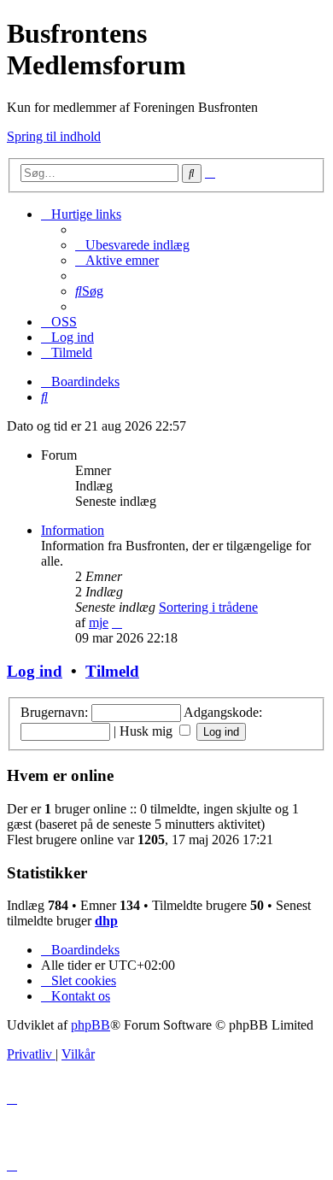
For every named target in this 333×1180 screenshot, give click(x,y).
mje (98, 622)
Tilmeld (112, 671)
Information (72, 530)
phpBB (90, 1025)
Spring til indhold (54, 136)
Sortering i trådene (208, 607)
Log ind (34, 671)
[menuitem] (132, 245)
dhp (106, 920)
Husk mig (148, 731)
